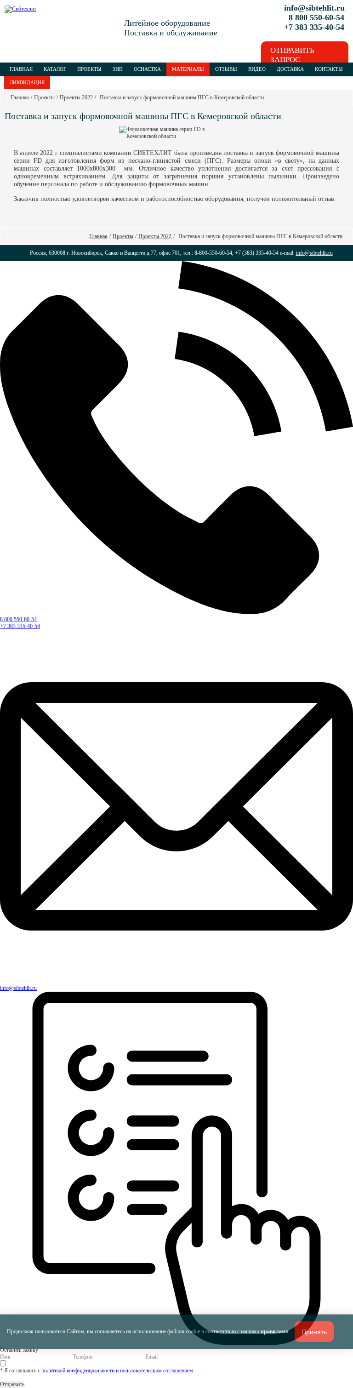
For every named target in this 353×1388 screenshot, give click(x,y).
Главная (21, 69)
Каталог (55, 69)
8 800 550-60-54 (18, 619)
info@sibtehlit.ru (314, 7)
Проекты (89, 69)
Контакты (329, 69)
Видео (257, 69)
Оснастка (147, 69)
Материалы (188, 69)
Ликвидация (27, 82)
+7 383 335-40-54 (20, 626)
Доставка (290, 69)
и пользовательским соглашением (154, 1370)
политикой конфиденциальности (77, 1370)
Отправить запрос (292, 55)
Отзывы (226, 69)
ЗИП (118, 69)
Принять (314, 1332)
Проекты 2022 (76, 97)
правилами (275, 1331)
